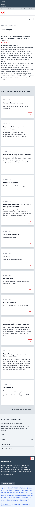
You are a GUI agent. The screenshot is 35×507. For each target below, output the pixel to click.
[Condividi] (33, 19)
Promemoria (5, 42)
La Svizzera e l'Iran (10, 13)
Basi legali (24, 500)
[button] (32, 458)
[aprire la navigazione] (32, 12)
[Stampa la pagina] (29, 19)
